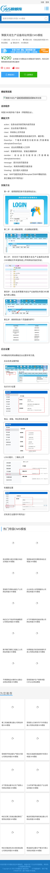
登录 (47, 2)
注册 (42, 2)
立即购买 (28, 75)
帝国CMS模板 (20, 59)
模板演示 (9, 75)
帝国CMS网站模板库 (13, 8)
